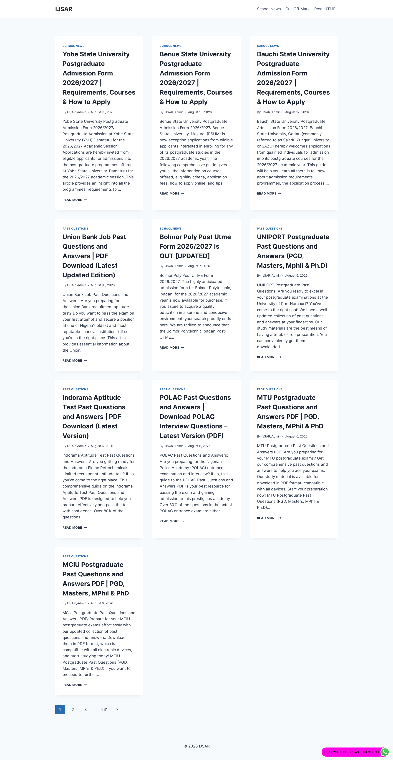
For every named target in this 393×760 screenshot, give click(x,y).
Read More (75, 200)
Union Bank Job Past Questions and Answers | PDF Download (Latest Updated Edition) (94, 256)
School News (269, 9)
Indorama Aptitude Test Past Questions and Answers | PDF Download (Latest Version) (94, 417)
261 (104, 709)
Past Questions (75, 228)
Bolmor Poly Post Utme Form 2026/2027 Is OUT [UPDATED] (195, 246)
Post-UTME (324, 9)
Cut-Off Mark (297, 9)
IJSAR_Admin (76, 112)
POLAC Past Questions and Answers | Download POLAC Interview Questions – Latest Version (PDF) (195, 417)
